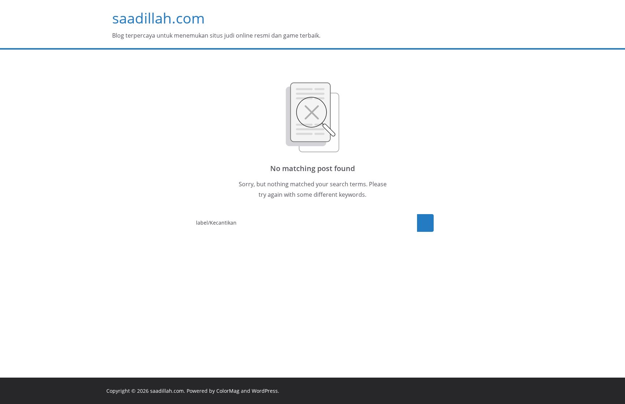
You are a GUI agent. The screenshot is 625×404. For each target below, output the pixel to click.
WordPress (265, 390)
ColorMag (227, 390)
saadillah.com (158, 18)
